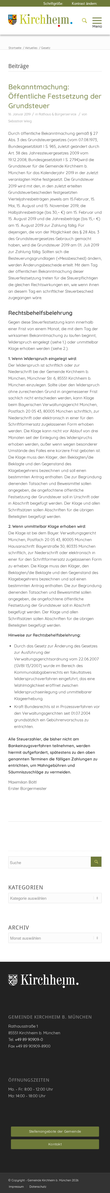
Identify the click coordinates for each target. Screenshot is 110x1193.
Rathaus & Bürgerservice (57, 114)
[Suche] (82, 20)
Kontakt (55, 1144)
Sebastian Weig (20, 121)
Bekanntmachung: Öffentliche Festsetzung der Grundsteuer (54, 96)
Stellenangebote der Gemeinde (55, 1131)
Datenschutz (37, 1186)
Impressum (16, 1186)
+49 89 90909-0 (29, 1039)
